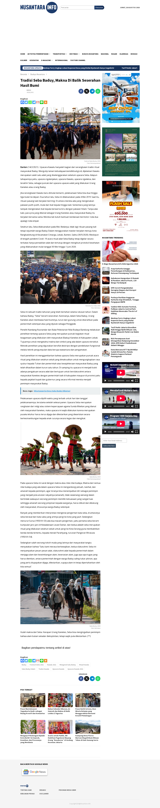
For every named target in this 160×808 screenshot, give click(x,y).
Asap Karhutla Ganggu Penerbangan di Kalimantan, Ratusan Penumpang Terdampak (125, 270)
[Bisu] (132, 380)
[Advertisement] (80, 32)
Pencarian (99, 7)
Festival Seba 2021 (37, 665)
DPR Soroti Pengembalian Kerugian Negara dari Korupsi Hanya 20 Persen (123, 290)
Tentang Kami (26, 790)
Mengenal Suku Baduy (68, 665)
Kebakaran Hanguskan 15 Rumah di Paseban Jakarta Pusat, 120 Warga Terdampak (125, 280)
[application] (121, 372)
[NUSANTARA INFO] (39, 7)
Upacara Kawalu (58, 669)
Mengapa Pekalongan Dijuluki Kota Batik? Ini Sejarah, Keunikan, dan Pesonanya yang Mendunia (32, 738)
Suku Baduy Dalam (28, 669)
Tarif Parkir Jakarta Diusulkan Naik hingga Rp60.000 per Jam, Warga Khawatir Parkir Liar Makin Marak (125, 330)
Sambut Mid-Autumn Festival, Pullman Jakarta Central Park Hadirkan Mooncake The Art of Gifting (124, 310)
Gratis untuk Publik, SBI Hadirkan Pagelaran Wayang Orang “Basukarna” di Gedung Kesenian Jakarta (60, 738)
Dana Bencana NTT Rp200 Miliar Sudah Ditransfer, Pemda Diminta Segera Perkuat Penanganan (124, 352)
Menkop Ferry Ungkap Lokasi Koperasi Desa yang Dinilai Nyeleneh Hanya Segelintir (43, 68)
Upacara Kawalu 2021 (75, 669)
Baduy (24, 665)
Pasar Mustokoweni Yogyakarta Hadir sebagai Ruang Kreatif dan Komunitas (32, 711)
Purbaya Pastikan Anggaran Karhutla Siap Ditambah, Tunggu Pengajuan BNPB (125, 299)
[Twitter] (26, 102)
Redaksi (43, 790)
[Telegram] (34, 102)
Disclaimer (44, 794)
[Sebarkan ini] (81, 91)
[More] (45, 102)
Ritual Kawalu (84, 665)
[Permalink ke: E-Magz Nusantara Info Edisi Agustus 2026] (121, 251)
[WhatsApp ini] (97, 91)
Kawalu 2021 (51, 665)
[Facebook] (22, 102)
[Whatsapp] (30, 102)
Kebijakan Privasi (27, 794)
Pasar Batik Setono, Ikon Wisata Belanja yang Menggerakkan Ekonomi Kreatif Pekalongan (85, 712)
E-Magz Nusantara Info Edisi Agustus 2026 (120, 264)
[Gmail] (38, 102)
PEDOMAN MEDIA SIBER (67, 790)
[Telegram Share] (92, 91)
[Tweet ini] (86, 91)
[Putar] (105, 380)
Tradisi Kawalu (44, 669)
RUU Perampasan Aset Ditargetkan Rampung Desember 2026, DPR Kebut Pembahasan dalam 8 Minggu (125, 341)
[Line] (41, 102)
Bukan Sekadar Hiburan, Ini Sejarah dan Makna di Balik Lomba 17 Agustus (59, 711)
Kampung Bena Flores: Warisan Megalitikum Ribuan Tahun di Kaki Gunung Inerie (87, 737)
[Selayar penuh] (136, 380)
